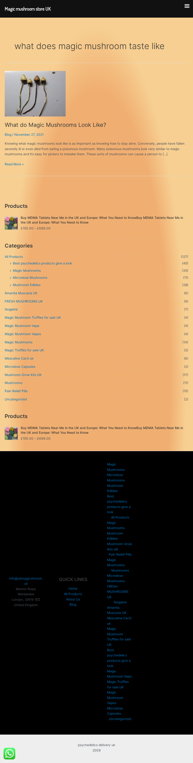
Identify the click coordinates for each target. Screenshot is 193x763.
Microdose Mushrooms (30, 277)
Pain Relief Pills (16, 391)
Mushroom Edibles (26, 285)
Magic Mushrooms (27, 270)
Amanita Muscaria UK (21, 293)
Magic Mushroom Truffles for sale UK (33, 317)
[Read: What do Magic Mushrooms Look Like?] (35, 93)
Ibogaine (11, 309)
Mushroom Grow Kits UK (23, 375)
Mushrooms (13, 383)
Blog (8, 134)
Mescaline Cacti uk (19, 358)
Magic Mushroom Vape (22, 326)
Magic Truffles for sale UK (24, 350)
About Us (73, 599)
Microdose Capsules (20, 366)
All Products (14, 257)
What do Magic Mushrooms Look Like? (55, 124)
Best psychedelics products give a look (42, 263)
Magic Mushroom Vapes (23, 334)
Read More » (14, 164)
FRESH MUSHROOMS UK (24, 301)
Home (72, 588)
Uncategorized (16, 399)
